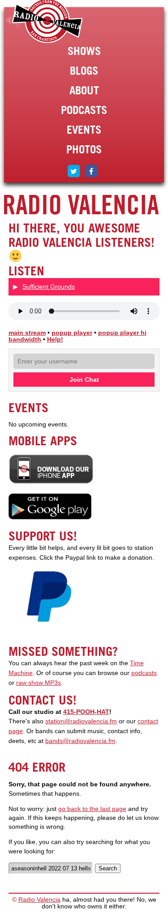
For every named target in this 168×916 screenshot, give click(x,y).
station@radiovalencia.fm (81, 721)
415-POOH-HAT (86, 712)
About (84, 90)
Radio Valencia (39, 899)
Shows (84, 51)
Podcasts (84, 110)
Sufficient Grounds (48, 286)
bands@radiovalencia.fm (80, 741)
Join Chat (84, 379)
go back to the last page (92, 809)
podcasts (144, 673)
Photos (84, 149)
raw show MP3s (38, 683)
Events (84, 129)
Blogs (84, 70)
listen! (13, 20)
